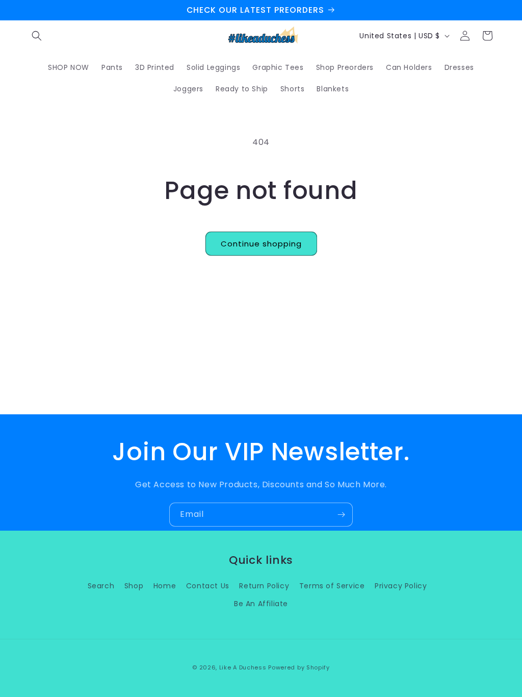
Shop (133, 586)
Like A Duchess (243, 667)
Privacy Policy (401, 586)
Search (101, 586)
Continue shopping (261, 243)
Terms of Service (332, 586)
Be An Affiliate (261, 604)
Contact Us (207, 586)
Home (164, 586)
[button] (36, 35)
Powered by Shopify (299, 667)
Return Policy (264, 586)
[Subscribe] (341, 515)
